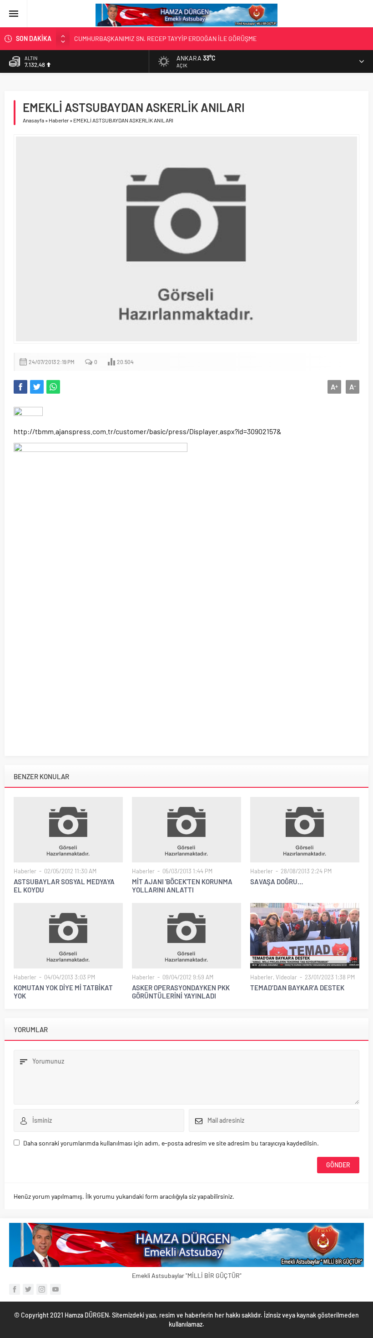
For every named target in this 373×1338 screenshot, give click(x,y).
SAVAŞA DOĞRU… (276, 881)
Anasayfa (33, 120)
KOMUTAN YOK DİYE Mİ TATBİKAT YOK (63, 991)
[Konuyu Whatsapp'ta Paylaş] (53, 387)
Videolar (286, 977)
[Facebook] (14, 1289)
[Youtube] (55, 1289)
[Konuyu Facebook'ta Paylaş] (20, 387)
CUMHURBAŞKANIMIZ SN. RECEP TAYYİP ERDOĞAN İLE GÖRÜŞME (165, 38)
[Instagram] (41, 1289)
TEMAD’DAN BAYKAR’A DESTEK (297, 987)
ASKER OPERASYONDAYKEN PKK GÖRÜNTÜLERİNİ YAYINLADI (181, 991)
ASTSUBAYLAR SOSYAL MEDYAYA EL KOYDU (64, 885)
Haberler (59, 120)
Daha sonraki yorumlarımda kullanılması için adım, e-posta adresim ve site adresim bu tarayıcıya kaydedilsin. (171, 1143)
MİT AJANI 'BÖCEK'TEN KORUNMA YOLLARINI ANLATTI (182, 885)
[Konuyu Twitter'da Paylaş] (37, 387)
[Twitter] (28, 1289)
